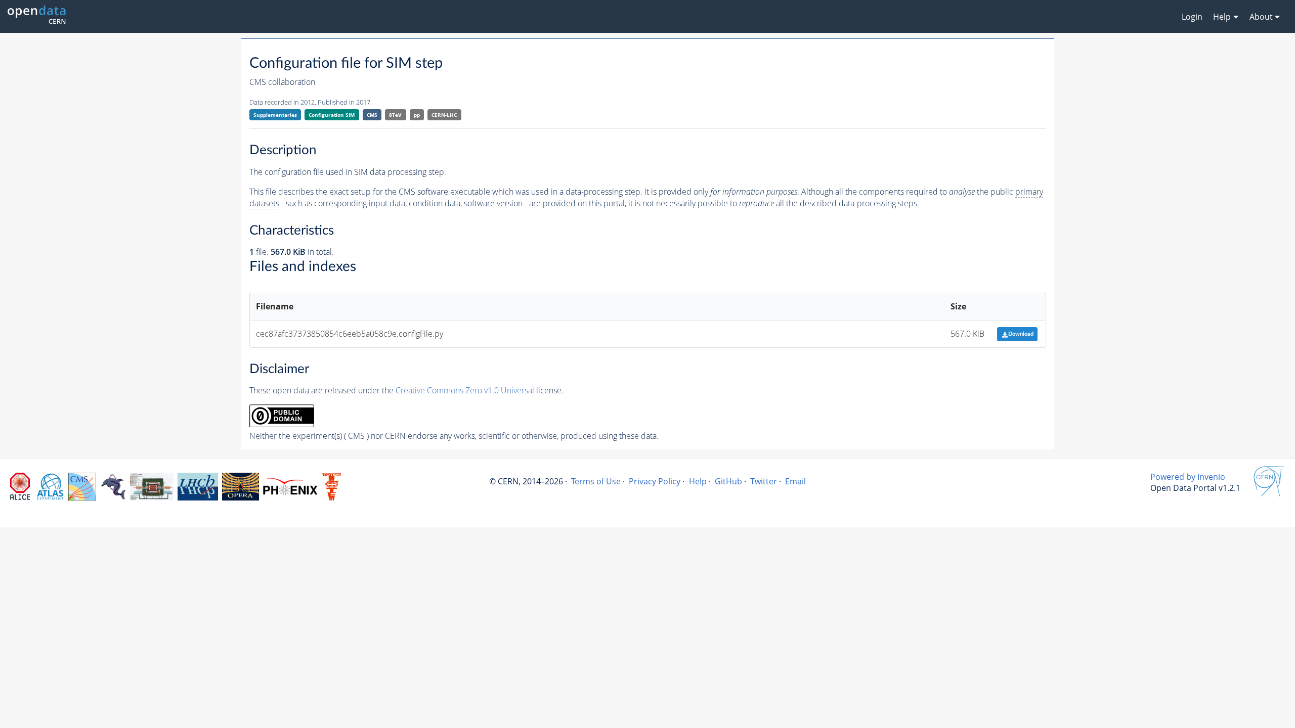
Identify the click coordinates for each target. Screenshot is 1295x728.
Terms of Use (596, 481)
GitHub (728, 481)
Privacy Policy (654, 481)
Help (698, 481)
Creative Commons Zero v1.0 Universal (465, 390)
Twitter (763, 481)
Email (795, 481)
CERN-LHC (444, 114)
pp (417, 114)
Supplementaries (275, 114)
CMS (372, 114)
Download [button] (1020, 334)
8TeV (395, 114)
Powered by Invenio (1187, 476)
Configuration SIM (332, 114)
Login (1192, 16)
